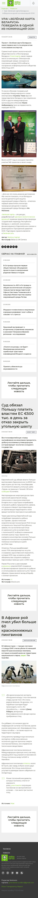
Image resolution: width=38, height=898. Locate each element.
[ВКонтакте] (13, 247)
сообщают (6, 491)
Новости (13, 9)
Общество (32, 37)
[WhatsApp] (16, 247)
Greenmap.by (15, 56)
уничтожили (16, 785)
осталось (26, 763)
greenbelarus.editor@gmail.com (21, 883)
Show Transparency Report (12, 886)
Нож (12, 803)
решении (7, 566)
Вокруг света (31, 432)
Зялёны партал (14, 237)
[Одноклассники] (2, 247)
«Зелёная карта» (8, 214)
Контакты (7, 849)
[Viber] (11, 247)
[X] (8, 247)
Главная (4, 9)
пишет (23, 655)
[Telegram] (5, 247)
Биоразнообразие (29, 640)
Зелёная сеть (8, 233)
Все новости (32, 254)
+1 (11, 579)
